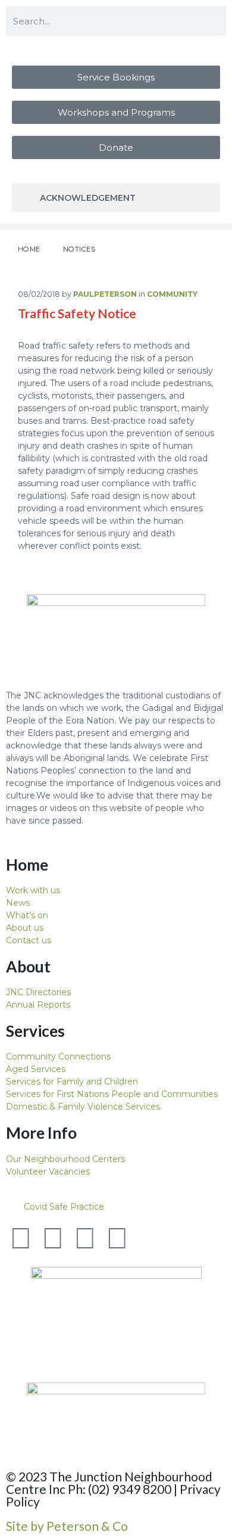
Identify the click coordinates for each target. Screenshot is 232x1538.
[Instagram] (117, 1238)
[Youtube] (85, 1238)
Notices (79, 249)
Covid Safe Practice (64, 1206)
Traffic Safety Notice (77, 313)
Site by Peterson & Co (67, 1525)
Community (172, 294)
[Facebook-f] (53, 1238)
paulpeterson (105, 294)
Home (29, 249)
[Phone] (149, 1238)
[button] (116, 226)
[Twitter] (21, 1238)
